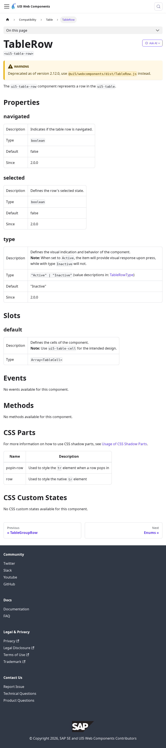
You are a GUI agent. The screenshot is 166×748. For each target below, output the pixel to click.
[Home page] (7, 19)
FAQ (6, 616)
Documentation (16, 609)
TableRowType (121, 274)
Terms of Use (14, 654)
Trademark (12, 661)
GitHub (9, 584)
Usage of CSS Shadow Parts (124, 444)
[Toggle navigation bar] (6, 6)
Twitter (9, 563)
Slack (7, 570)
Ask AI (153, 43)
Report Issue (13, 686)
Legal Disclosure (16, 647)
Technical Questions (19, 693)
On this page (16, 30)
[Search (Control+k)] (158, 6)
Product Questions (18, 700)
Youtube (10, 577)
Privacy (9, 641)
